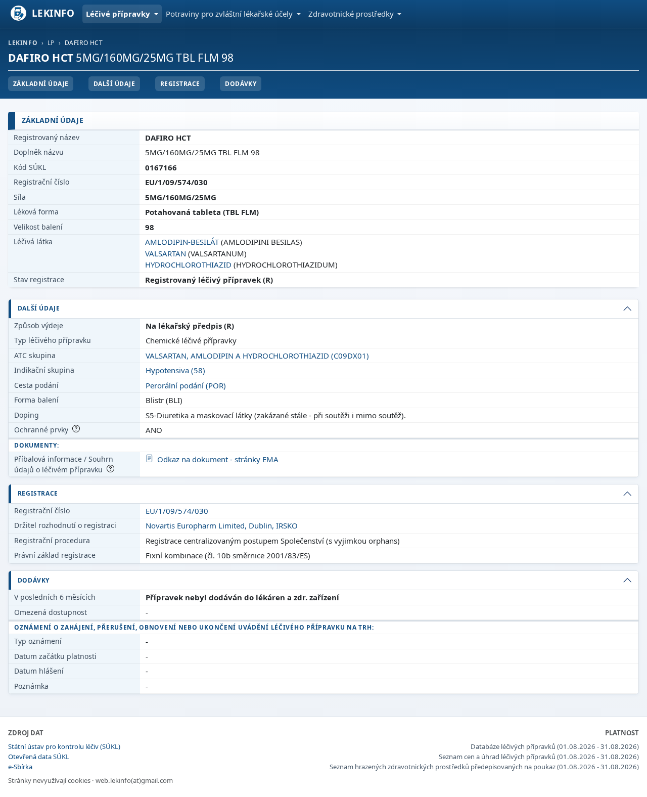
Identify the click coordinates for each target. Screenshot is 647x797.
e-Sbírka (20, 766)
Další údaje (114, 83)
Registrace (180, 83)
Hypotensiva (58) (175, 370)
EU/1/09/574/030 (177, 511)
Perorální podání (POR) (186, 385)
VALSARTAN (165, 253)
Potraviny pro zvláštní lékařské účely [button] (230, 14)
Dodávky (240, 83)
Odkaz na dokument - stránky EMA (218, 459)
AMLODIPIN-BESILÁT (182, 242)
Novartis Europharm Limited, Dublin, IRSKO (222, 525)
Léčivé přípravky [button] (119, 14)
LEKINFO (22, 42)
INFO (53, 13)
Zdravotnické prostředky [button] (352, 14)
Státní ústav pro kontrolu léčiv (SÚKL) (64, 746)
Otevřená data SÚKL (38, 756)
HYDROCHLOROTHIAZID (188, 264)
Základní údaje (41, 83)
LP (51, 42)
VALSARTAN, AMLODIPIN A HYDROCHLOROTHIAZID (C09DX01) (257, 355)
